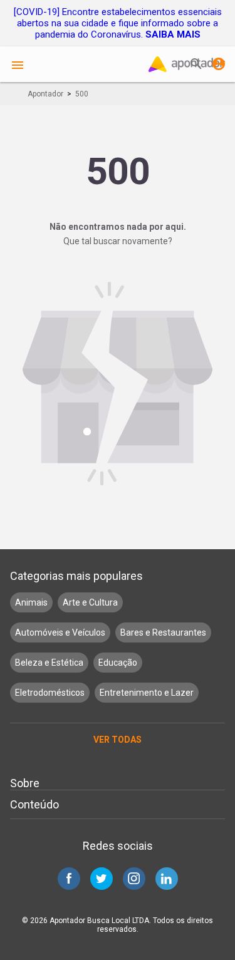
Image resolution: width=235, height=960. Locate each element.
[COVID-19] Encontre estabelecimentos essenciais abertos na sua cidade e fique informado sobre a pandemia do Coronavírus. (118, 23)
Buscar (196, 64)
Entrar (218, 64)
